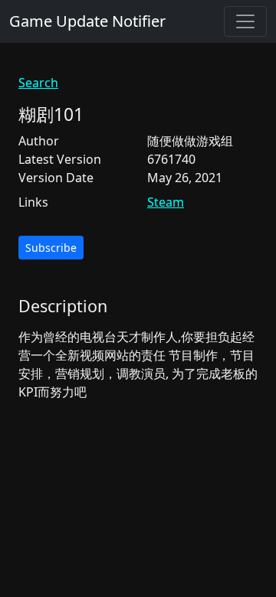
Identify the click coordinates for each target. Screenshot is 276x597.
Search (38, 82)
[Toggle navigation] (245, 21)
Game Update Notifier (87, 21)
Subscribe (51, 247)
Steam (165, 202)
